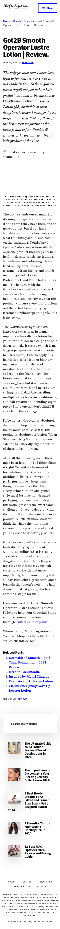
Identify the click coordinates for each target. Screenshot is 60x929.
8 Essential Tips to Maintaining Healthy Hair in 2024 (37, 828)
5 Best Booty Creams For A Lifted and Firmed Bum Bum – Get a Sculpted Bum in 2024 (28, 801)
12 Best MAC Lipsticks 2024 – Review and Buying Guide (37, 851)
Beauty (17, 21)
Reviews (29, 21)
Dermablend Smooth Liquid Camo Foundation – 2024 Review (29, 662)
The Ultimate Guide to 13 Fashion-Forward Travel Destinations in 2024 (37, 750)
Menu (50, 8)
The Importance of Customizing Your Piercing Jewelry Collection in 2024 (37, 775)
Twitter (21, 622)
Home (7, 21)
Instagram (38, 622)
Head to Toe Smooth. (24, 672)
